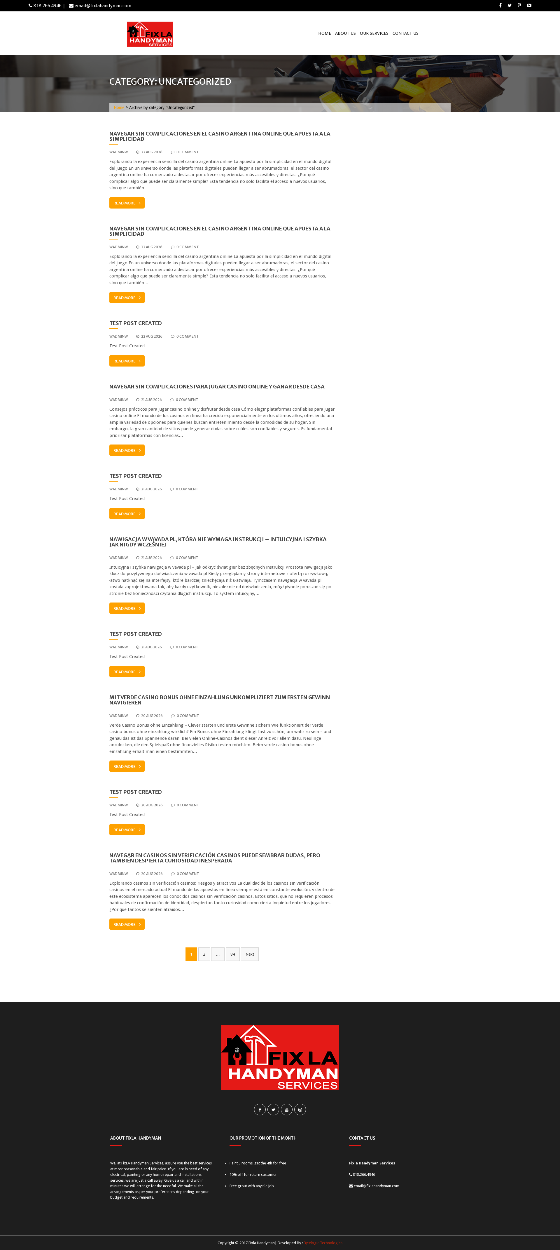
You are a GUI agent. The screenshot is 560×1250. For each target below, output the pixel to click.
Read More (124, 203)
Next (250, 954)
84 (232, 954)
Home (324, 33)
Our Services (374, 33)
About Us (345, 33)
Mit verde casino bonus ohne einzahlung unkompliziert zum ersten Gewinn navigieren (219, 700)
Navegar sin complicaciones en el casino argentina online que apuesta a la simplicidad (219, 136)
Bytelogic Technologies (323, 1243)
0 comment (187, 152)
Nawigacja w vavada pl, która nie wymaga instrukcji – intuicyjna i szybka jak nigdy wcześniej (218, 542)
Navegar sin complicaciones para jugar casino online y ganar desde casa (217, 386)
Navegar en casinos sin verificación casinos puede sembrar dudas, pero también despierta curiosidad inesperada (214, 858)
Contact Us (406, 33)
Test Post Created (135, 323)
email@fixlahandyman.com (103, 5)
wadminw (118, 152)
